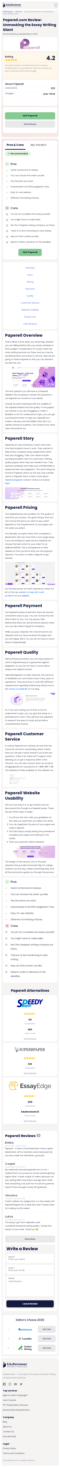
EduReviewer (8, 11)
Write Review (30, 124)
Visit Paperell (30, 115)
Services (18, 11)
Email (12, 1267)
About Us (7, 1426)
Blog (5, 1421)
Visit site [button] (46, 1329)
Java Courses (9, 1400)
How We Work (9, 1436)
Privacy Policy (9, 1448)
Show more (30, 1239)
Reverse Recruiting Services (16, 1410)
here (34, 71)
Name (12, 1256)
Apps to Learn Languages (15, 1395)
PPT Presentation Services (15, 1405)
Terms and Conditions (14, 1453)
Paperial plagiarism (14, 479)
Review (11, 1278)
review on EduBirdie (18, 689)
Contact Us (8, 1431)
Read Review (30, 1038)
